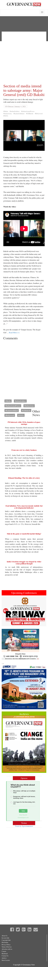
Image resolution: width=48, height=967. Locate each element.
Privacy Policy (6, 945)
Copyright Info (6, 940)
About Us (4, 936)
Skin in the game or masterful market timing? (24, 533)
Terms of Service (7, 947)
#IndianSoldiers (15, 111)
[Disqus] (24, 369)
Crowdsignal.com (23, 817)
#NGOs (5, 116)
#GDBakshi (29, 113)
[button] (5, 611)
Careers (4, 951)
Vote (23, 811)
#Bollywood (39, 113)
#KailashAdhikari (18, 113)
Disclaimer (5, 942)
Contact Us (5, 956)
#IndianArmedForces (27, 111)
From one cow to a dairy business (24, 450)
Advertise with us (7, 949)
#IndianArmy (7, 113)
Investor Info (5, 938)
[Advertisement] (24, 57)
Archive (4, 958)
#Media (5, 111)
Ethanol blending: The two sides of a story (24, 478)
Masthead (5, 953)
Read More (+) (14, 332)
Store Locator (6, 960)
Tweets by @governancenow (24, 826)
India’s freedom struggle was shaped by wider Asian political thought (24, 562)
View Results (23, 815)
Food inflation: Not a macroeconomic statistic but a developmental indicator (24, 506)
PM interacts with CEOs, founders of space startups (24, 423)
